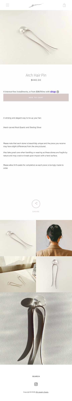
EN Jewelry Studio (42, 392)
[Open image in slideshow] (36, 37)
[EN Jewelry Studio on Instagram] (36, 384)
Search (36, 376)
